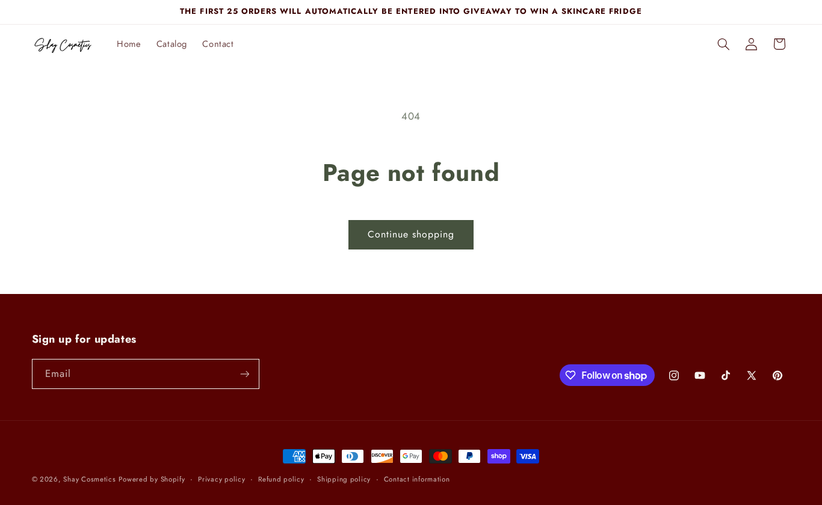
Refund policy (281, 479)
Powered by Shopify (152, 479)
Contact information (417, 479)
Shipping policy (344, 479)
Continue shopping (411, 234)
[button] (723, 44)
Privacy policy (221, 479)
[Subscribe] (244, 373)
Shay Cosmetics (89, 479)
